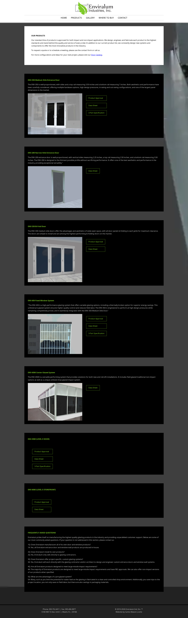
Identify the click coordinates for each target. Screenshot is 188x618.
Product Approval (95, 98)
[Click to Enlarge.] (55, 113)
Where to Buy (106, 17)
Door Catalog (96, 55)
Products (76, 17)
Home (64, 17)
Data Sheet (92, 105)
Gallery (90, 17)
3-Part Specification (96, 113)
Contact (122, 17)
